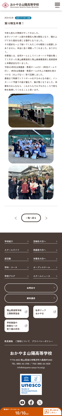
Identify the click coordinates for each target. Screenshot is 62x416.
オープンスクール (41, 267)
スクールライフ (12, 250)
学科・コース (11, 267)
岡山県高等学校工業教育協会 (14, 312)
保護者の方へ (39, 250)
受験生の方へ (39, 241)
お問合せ (31, 287)
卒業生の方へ (39, 258)
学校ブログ (10, 276)
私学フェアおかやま (41, 312)
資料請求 (31, 298)
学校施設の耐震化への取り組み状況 (13, 325)
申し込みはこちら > (54, 411)
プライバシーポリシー (42, 341)
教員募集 (9, 341)
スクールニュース (41, 276)
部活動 (8, 258)
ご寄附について (22, 341)
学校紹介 (9, 241)
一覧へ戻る (31, 217)
